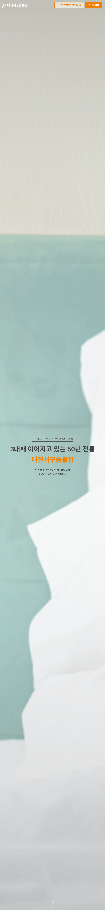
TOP (97, 879)
